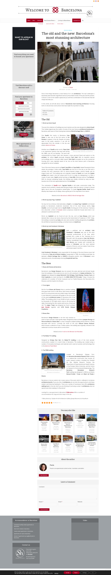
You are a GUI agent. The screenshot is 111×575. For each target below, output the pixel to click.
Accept (67, 572)
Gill (45, 449)
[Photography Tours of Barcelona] (44, 417)
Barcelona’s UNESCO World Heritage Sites (72, 195)
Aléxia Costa (80, 425)
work (57, 185)
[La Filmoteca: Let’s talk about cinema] (92, 438)
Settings (85, 572)
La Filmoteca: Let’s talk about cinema (92, 444)
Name (41, 502)
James (44, 428)
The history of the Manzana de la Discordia (80, 445)
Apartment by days (24, 111)
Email (60, 502)
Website (80, 502)
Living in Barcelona (64, 20)
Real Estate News (49, 20)
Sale (28, 103)
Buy (34, 20)
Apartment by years (23, 106)
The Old (44, 112)
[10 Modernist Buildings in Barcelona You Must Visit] (92, 417)
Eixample (59, 210)
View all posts (43, 475)
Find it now (19, 114)
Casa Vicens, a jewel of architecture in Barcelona (68, 425)
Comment (41, 487)
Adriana (92, 449)
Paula (71, 87)
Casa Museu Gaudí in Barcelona (56, 445)
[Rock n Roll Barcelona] (44, 439)
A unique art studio (80, 421)
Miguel (68, 430)
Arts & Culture (68, 30)
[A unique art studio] (80, 416)
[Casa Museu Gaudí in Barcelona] (56, 439)
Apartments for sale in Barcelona (22, 533)
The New (44, 114)
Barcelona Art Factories (56, 423)
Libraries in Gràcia (68, 444)
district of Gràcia (50, 145)
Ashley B (57, 428)
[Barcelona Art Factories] (56, 417)
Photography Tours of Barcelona (44, 423)
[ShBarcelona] (55, 10)
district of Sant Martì (51, 346)
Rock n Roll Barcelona (44, 444)
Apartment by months (24, 108)
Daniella (92, 430)
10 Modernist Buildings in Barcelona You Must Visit (92, 425)
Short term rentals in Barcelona (21, 529)
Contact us (76, 20)
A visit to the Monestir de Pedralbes (72, 331)
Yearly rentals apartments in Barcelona (23, 531)
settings (56, 573)
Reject (75, 572)
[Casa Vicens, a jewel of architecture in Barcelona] (68, 417)
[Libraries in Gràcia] (68, 439)
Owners (39, 20)
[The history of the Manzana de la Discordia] (80, 439)
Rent (28, 20)
